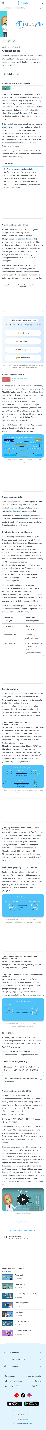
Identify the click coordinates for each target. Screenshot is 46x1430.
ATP (7, 411)
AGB (13, 1411)
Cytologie (5, 47)
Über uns (11, 1376)
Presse (38, 1386)
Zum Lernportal (13, 1353)
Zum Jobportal (13, 1366)
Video (12, 65)
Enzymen (17, 511)
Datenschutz (21, 1411)
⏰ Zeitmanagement (23, 349)
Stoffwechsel (15, 47)
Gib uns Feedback (23, 1414)
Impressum (5, 1411)
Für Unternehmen (15, 1381)
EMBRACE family (27, 1423)
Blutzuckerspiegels (28, 239)
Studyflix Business (15, 1386)
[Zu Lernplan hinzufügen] (4, 41)
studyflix (25, 2)
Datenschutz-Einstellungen (36, 1411)
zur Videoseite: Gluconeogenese (24, 1230)
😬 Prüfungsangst (23, 358)
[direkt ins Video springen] (23, 446)
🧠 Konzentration (23, 341)
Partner (38, 1381)
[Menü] (43, 2)
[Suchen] (41, 8)
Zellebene (26, 516)
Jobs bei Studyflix (34, 1376)
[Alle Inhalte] (3, 2)
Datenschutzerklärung (31, 367)
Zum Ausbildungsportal (16, 1359)
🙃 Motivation (23, 333)
